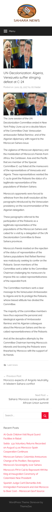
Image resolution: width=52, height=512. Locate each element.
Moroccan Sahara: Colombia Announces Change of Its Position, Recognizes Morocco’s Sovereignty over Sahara (25, 460)
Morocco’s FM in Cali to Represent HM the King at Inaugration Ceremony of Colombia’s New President (25, 473)
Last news (13, 365)
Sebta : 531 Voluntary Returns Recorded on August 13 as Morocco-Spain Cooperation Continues (24, 447)
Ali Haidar (36, 87)
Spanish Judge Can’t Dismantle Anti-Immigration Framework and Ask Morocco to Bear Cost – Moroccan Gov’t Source (26, 487)
